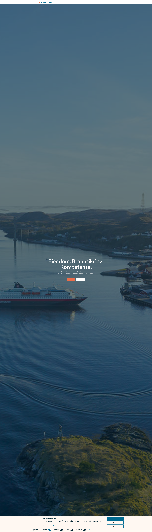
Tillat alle (115, 518)
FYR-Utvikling (80, 279)
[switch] (61, 530)
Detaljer (89, 529)
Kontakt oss (71, 279)
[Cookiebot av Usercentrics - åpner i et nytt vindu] (35, 530)
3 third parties (52, 525)
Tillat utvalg (115, 522)
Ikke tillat (115, 526)
